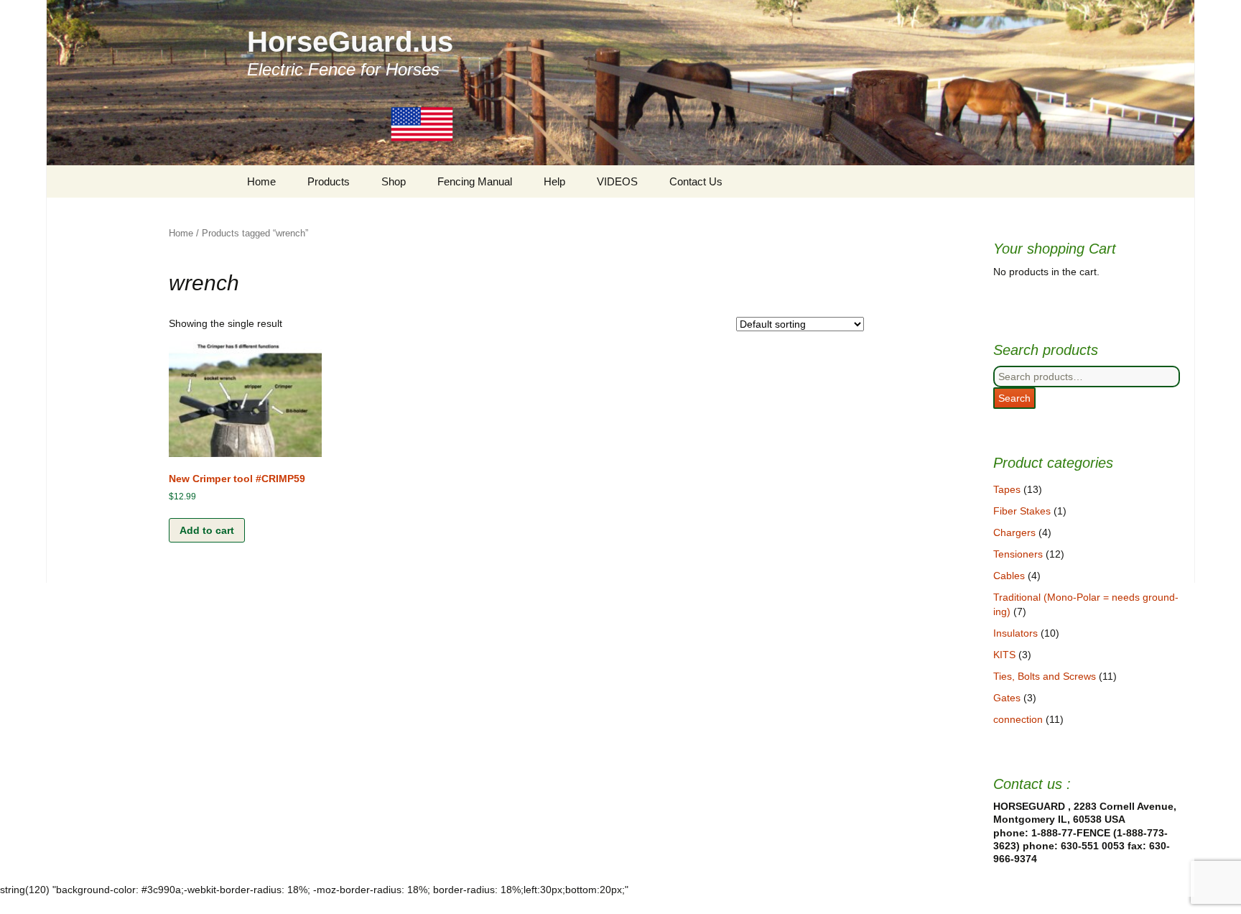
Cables (1009, 575)
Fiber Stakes (1022, 511)
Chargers (1014, 532)
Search (1014, 398)
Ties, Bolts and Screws (1044, 676)
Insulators (1015, 633)
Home (261, 181)
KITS (1004, 654)
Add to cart (207, 530)
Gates (1007, 697)
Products (328, 181)
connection (1018, 719)
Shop (393, 181)
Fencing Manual (474, 181)
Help (554, 181)
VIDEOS (617, 181)
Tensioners (1018, 554)
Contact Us (695, 181)
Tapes (1007, 489)
